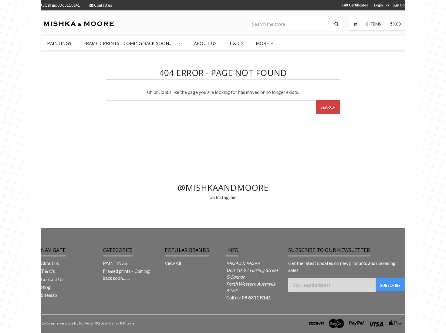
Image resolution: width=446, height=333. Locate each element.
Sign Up (398, 5)
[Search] (336, 24)
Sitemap (49, 295)
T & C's (236, 43)
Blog (46, 287)
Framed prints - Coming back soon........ (130, 43)
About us (205, 43)
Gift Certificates (355, 5)
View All (173, 263)
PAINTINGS (59, 43)
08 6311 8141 (62, 5)
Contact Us (52, 279)
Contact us (103, 5)
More (263, 43)
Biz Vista (86, 323)
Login (378, 5)
